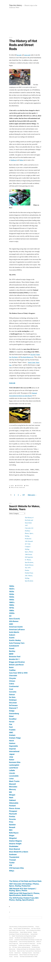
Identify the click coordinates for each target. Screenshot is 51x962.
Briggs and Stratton (17, 662)
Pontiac (12, 817)
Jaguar (12, 754)
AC (10, 616)
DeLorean (13, 703)
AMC (11, 624)
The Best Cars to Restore (24, 945)
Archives (16, 956)
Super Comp (31, 362)
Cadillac (12, 670)
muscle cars (22, 487)
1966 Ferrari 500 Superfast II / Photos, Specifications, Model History (29, 560)
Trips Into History (15, 5)
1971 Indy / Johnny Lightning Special (21, 947)
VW (10, 865)
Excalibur (13, 719)
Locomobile (14, 776)
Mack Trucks (14, 781)
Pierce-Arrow (14, 808)
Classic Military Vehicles (26, 932)
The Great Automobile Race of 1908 (28, 956)
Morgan (12, 795)
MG (10, 792)
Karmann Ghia (14, 762)
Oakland (12, 800)
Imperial (12, 749)
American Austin (16, 627)
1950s (27, 485)
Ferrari (11, 722)
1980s (11, 611)
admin (12, 485)
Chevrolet (13, 676)
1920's (11, 589)
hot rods (19, 55)
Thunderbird (14, 857)
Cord (11, 689)
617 (24, 495)
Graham (12, 735)
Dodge (11, 711)
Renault (12, 827)
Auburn (12, 635)
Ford (11, 727)
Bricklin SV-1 (14, 659)
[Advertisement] (25, 23)
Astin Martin (14, 632)
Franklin (12, 730)
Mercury (12, 789)
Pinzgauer (13, 811)
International (14, 751)
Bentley (12, 651)
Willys (11, 871)
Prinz (11, 822)
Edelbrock (14, 160)
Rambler (12, 825)
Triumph (12, 860)
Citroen (12, 681)
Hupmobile (13, 746)
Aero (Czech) (14, 619)
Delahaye (13, 700)
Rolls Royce (13, 833)
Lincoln (12, 773)
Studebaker (13, 846)
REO (10, 830)
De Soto (12, 697)
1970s (11, 608)
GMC (11, 732)
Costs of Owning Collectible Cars (27, 941)
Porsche (12, 819)
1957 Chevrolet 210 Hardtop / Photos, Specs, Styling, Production (24, 885)
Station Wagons (15, 841)
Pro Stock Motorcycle (27, 357)
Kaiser (11, 760)
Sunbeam (13, 854)
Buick (11, 667)
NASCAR (12, 383)
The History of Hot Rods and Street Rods (23, 45)
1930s (11, 594)
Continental (14, 686)
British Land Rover (16, 665)
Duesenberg (14, 714)
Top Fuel (33, 354)
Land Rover (13, 768)
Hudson (12, 743)
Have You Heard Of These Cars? (27, 943)
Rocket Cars (18, 952)
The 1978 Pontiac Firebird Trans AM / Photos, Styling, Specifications (24, 899)
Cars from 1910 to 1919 (18, 673)
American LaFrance (17, 629)
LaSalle (12, 770)
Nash (11, 798)
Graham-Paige (15, 738)
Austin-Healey (15, 640)
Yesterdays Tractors (27, 952)
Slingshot (13, 838)
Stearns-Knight (15, 844)
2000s (11, 613)
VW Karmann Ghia (16, 868)
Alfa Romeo (13, 621)
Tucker (12, 863)
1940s (11, 597)
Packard (12, 806)
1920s (11, 592)
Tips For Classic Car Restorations (22, 928)
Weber (21, 160)
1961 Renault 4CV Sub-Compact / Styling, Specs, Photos (29, 546)
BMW (11, 654)
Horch (11, 741)
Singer (11, 835)
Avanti (11, 648)
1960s (11, 605)
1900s (11, 586)
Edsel (11, 716)
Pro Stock (15, 357)
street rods (27, 55)
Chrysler (12, 678)
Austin (11, 638)
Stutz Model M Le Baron (18, 852)
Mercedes (13, 787)
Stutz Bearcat (14, 849)
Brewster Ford (14, 657)
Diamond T (13, 708)
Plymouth (13, 814)
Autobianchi (14, 646)
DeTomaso (13, 705)
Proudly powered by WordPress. (26, 926)
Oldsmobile (13, 803)
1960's (11, 602)
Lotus (11, 779)
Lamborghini (14, 765)
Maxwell (12, 784)
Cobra (11, 684)
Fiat (10, 724)
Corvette (12, 692)
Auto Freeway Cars (16, 643)
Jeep (11, 757)
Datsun (12, 695)
